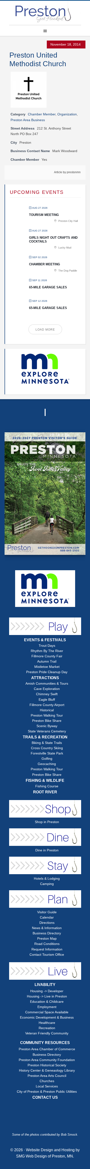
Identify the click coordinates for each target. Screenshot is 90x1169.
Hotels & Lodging (47, 878)
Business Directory (47, 933)
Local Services (47, 1086)
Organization (67, 114)
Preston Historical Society (47, 1065)
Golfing (47, 758)
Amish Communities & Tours (46, 683)
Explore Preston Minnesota (45, 13)
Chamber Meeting (44, 264)
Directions (46, 923)
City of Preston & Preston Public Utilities (47, 1091)
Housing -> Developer (46, 991)
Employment (46, 1007)
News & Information (47, 928)
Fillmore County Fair (46, 656)
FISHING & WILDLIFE (45, 780)
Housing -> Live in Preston (47, 996)
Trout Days (47, 645)
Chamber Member (41, 114)
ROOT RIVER (45, 792)
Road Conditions (47, 944)
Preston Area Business (28, 120)
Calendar (47, 917)
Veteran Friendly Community (46, 1033)
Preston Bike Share (46, 721)
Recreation (47, 1028)
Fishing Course (46, 786)
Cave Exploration (47, 689)
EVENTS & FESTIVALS (45, 640)
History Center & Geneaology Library (47, 1070)
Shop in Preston (47, 822)
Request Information (46, 949)
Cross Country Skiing (47, 748)
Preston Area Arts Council (47, 1076)
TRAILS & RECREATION (45, 737)
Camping (47, 884)
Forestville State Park (47, 753)
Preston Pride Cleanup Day (46, 672)
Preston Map (47, 938)
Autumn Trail (46, 661)
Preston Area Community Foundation (47, 1060)
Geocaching (47, 764)
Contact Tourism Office (47, 954)
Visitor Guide (47, 912)
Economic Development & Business (47, 1017)
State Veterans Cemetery (47, 731)
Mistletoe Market (47, 667)
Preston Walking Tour (47, 715)
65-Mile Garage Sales (48, 287)
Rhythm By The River (47, 651)
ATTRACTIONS (45, 678)
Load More (45, 329)
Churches (47, 1081)
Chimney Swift (47, 694)
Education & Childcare (47, 1001)
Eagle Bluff (47, 699)
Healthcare (47, 1023)
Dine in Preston (47, 850)
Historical (47, 710)
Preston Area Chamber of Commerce (47, 1049)
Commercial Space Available (46, 1012)
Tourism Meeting (44, 215)
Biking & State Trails (47, 743)
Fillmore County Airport (47, 705)
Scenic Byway (46, 726)
